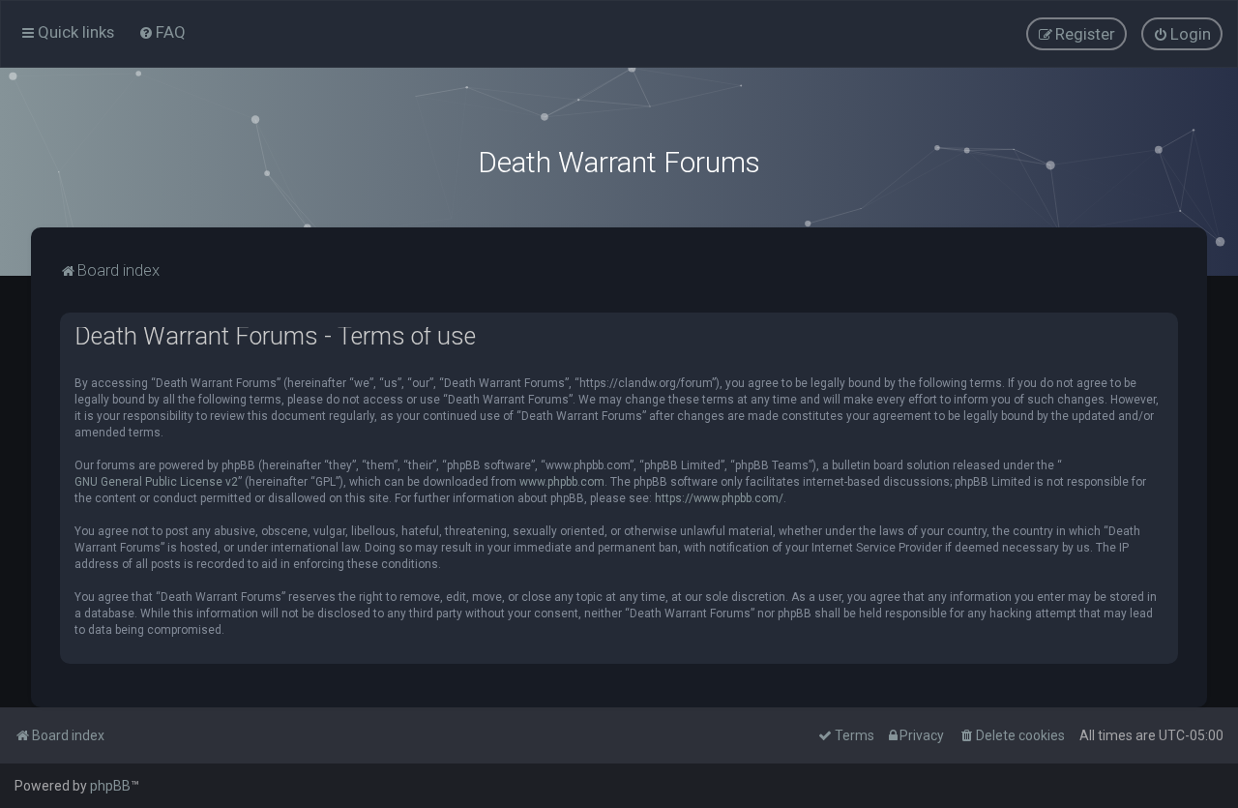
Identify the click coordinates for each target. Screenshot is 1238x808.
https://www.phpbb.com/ (719, 498)
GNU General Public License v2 (156, 482)
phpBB (110, 785)
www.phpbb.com (561, 482)
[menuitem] (162, 31)
